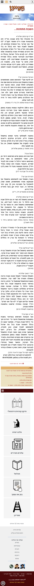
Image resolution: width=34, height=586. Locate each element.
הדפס (20, 364)
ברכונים (17, 552)
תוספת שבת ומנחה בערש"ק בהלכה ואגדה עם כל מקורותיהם (18, 377)
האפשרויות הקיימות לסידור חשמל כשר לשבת (19, 371)
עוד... (30, 368)
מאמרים (30, 26)
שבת (6, 24)
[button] (10, 2)
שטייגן (24, 24)
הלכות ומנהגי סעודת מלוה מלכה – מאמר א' (20, 385)
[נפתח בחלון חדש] (22, 566)
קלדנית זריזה (17, 530)
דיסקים (17, 555)
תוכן (19, 24)
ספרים (17, 542)
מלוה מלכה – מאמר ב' (25, 383)
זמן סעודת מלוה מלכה (26, 380)
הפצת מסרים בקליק (17, 533)
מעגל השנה (12, 24)
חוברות (17, 549)
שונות (17, 558)
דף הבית (30, 24)
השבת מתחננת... (23, 29)
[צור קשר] (6, 2)
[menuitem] (17, 404)
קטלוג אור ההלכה (17, 540)
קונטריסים (17, 546)
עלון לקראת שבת (27, 373)
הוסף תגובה (13, 364)
